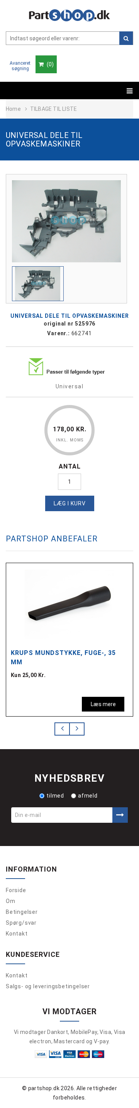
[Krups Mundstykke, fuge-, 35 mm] (69, 603)
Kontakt (17, 934)
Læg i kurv (70, 503)
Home (13, 109)
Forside (16, 890)
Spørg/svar (21, 923)
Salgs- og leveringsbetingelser (48, 986)
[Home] (69, 15)
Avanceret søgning (20, 65)
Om (10, 901)
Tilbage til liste (53, 109)
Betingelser (22, 912)
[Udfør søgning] (126, 38)
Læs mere (103, 704)
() (50, 64)
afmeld (88, 796)
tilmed (55, 796)
